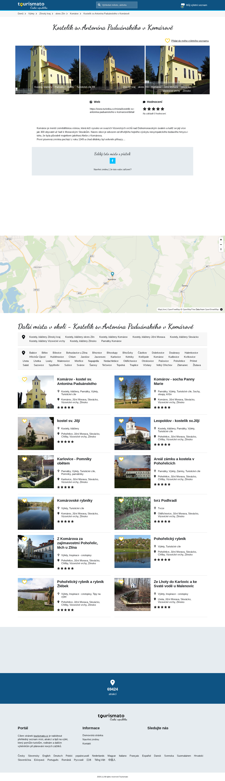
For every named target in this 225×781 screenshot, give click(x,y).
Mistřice (79, 361)
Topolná (121, 365)
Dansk (157, 755)
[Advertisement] (112, 203)
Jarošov (85, 356)
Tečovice (107, 365)
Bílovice (57, 352)
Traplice (134, 365)
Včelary (147, 365)
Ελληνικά (39, 760)
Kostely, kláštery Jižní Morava (149, 336)
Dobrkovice (158, 352)
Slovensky (33, 755)
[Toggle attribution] (221, 309)
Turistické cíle (84, 87)
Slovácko (186, 87)
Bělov (45, 352)
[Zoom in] (221, 239)
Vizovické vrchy (171, 90)
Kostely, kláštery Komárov (113, 336)
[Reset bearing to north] (221, 249)
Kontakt (87, 743)
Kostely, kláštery (43, 87)
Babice (33, 352)
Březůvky (128, 352)
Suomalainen (184, 755)
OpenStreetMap (212, 309)
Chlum (72, 356)
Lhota (26, 361)
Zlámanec (182, 365)
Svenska (169, 755)
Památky (60, 87)
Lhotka (37, 361)
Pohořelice (179, 361)
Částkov (142, 352)
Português (52, 760)
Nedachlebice (111, 361)
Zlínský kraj (129, 87)
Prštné (193, 361)
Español (146, 755)
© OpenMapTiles (188, 309)
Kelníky (130, 356)
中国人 (112, 760)
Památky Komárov (111, 341)
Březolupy (112, 352)
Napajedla (93, 361)
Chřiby (64, 436)
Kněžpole (144, 356)
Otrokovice (148, 361)
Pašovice (164, 361)
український (82, 755)
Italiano (123, 755)
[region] (112, 274)
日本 (88, 760)
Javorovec (100, 356)
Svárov (80, 365)
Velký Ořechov (164, 365)
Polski (69, 755)
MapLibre (162, 309)
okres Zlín (143, 87)
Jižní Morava (171, 87)
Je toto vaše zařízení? (120, 169)
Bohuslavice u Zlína (76, 352)
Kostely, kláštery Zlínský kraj (44, 336)
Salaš (26, 365)
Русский (78, 760)
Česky (21, 755)
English (46, 755)
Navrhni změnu (101, 169)
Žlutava (197, 365)
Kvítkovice (189, 356)
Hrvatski (198, 755)
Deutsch (58, 755)
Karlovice (116, 356)
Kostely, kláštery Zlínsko (83, 341)
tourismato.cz (41, 735)
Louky (49, 361)
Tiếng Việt (100, 760)
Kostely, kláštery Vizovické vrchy (47, 341)
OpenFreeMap (174, 309)
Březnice (97, 352)
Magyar (112, 755)
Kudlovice (174, 356)
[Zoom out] (221, 244)
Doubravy (174, 352)
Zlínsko (187, 90)
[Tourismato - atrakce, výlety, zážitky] (33, 6)
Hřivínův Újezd (37, 356)
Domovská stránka (93, 735)
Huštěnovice (57, 356)
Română (66, 760)
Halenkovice (191, 352)
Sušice (68, 365)
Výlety (70, 87)
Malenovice (63, 361)
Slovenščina (24, 760)
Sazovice (39, 365)
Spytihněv (54, 365)
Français (134, 755)
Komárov (156, 87)
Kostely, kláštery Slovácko (184, 336)
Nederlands (98, 755)
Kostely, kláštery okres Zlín (79, 336)
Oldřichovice (130, 361)
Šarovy (93, 365)
